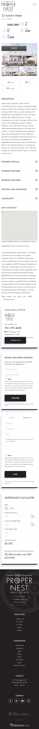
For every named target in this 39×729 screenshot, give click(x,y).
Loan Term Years (11, 529)
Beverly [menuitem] (19, 654)
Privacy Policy (22, 390)
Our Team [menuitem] (19, 625)
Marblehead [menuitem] (19, 645)
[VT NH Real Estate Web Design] (19, 725)
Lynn (24, 296)
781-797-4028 (13, 328)
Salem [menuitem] (19, 651)
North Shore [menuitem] (19, 660)
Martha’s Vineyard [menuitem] (19, 665)
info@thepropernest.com (20, 599)
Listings (9, 296)
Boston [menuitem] (20, 662)
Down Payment (10, 540)
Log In (16, 685)
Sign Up (22, 685)
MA (14, 296)
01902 (30, 296)
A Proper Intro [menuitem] (19, 619)
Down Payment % (11, 513)
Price (6, 505)
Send (15, 474)
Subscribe (15, 398)
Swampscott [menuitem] (19, 648)
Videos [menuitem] (20, 627)
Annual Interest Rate (12, 521)
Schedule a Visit (27, 417)
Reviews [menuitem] (19, 630)
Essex (19, 296)
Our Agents (30, 337)
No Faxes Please (20, 602)
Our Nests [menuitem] (19, 622)
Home (3, 296)
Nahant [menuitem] (19, 657)
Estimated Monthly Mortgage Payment (19, 551)
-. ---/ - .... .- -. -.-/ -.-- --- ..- (21, 605)
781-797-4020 (20, 596)
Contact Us (15, 340)
